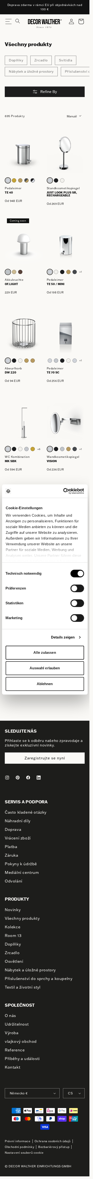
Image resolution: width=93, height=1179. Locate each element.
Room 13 (13, 935)
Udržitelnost (17, 1024)
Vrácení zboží (18, 838)
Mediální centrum (22, 872)
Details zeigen (63, 637)
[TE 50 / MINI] (66, 245)
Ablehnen (45, 684)
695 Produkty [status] (15, 116)
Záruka (11, 855)
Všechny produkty (22, 918)
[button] (20, 23)
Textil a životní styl (23, 987)
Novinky (13, 909)
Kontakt (12, 1067)
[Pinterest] (17, 777)
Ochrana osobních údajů (53, 1141)
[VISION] (66, 422)
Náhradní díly (18, 820)
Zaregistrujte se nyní (45, 758)
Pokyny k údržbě (21, 863)
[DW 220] (24, 333)
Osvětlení (14, 961)
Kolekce (12, 927)
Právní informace (18, 1141)
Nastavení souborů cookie (24, 1152)
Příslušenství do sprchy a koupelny (38, 978)
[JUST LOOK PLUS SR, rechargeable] (66, 154)
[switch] (77, 588)
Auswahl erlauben (45, 668)
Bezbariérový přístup (53, 1147)
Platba (11, 846)
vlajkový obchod (21, 1041)
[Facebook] (28, 777)
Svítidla (65, 60)
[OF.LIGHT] (24, 245)
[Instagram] (7, 777)
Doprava (13, 829)
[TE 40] (24, 154)
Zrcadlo (41, 60)
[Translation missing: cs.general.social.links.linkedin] (38, 777)
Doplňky (16, 60)
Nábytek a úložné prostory (31, 71)
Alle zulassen (44, 652)
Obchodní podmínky (19, 1147)
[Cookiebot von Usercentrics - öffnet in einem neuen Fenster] (63, 491)
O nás (10, 1015)
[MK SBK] (24, 422)
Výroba (12, 1032)
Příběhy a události (22, 1058)
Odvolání (13, 881)
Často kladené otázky (25, 812)
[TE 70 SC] (66, 333)
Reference (15, 1050)
